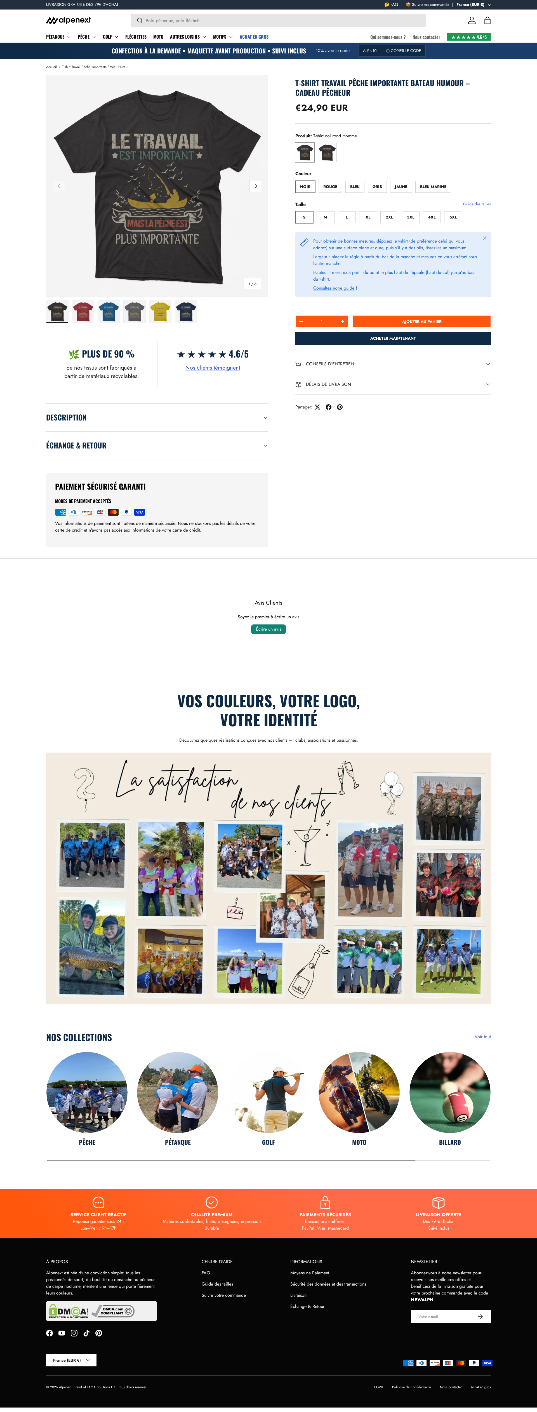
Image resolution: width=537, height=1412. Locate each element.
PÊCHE (84, 36)
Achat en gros (481, 1387)
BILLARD (450, 1142)
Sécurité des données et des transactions (328, 1284)
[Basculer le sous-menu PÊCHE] (94, 36)
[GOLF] (268, 1092)
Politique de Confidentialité (411, 1387)
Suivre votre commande (224, 1295)
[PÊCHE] (87, 1092)
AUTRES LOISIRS (185, 36)
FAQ (206, 1273)
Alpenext (65, 1387)
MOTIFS (219, 36)
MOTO (158, 36)
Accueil (51, 66)
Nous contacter (426, 37)
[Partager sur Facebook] (328, 407)
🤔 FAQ (391, 4)
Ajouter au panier (422, 321)
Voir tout (483, 1036)
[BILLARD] (450, 1092)
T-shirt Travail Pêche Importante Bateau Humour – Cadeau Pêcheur (95, 66)
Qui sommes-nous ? (388, 37)
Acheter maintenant (393, 338)
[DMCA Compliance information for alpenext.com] (113, 1311)
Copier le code (406, 50)
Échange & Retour (307, 1306)
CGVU (378, 1387)
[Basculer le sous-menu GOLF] (116, 36)
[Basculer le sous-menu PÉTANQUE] (68, 36)
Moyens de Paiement (309, 1273)
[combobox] (278, 20)
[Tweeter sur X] (317, 407)
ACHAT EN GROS (254, 36)
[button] (487, 20)
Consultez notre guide (333, 288)
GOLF (107, 36)
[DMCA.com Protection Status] (68, 1311)
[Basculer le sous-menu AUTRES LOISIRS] (204, 36)
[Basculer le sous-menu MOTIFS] (230, 36)
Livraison (298, 1295)
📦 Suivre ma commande (427, 4)
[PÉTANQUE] (177, 1092)
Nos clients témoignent (212, 368)
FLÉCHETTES (136, 36)
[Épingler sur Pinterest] (339, 407)
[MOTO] (359, 1092)
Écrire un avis (268, 629)
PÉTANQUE (55, 36)
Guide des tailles (477, 204)
